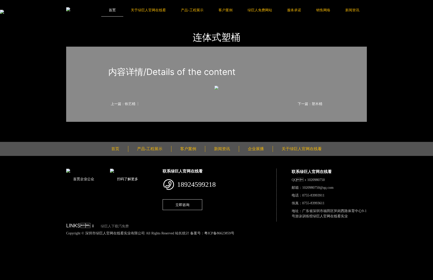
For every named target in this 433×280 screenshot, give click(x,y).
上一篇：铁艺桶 (123, 104)
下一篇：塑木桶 (310, 104)
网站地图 (7, 238)
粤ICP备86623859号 (219, 233)
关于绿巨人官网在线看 (148, 10)
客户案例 (226, 10)
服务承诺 (294, 10)
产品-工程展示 (192, 10)
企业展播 (256, 149)
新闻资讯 (352, 10)
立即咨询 (182, 205)
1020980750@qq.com (318, 188)
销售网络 (323, 10)
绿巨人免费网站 (260, 10)
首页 (112, 10)
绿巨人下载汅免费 (115, 226)
